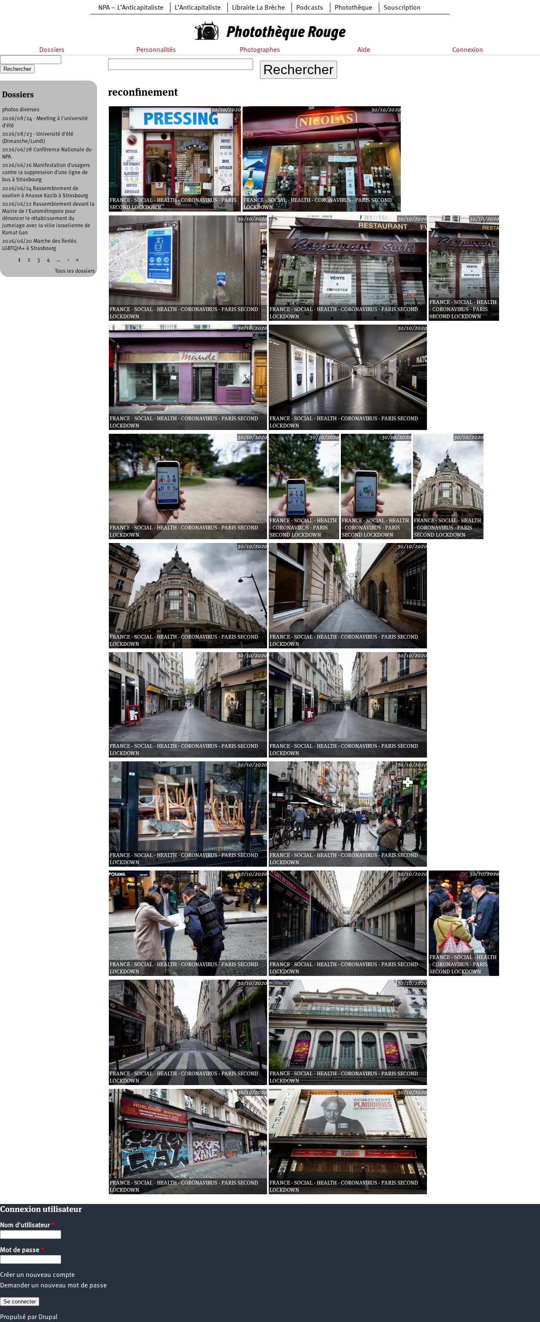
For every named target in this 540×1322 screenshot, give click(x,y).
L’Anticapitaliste (198, 8)
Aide (363, 50)
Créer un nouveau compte (37, 1275)
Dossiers (52, 50)
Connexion (467, 50)
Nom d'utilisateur (27, 1225)
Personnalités (156, 50)
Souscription (402, 8)
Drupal (47, 1317)
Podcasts (309, 8)
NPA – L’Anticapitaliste (130, 8)
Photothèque (353, 8)
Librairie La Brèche (258, 8)
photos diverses (20, 110)
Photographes (260, 50)
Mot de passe (22, 1250)
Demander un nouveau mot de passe (53, 1285)
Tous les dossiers (75, 271)
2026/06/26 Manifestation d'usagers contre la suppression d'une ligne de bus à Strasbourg (46, 173)
